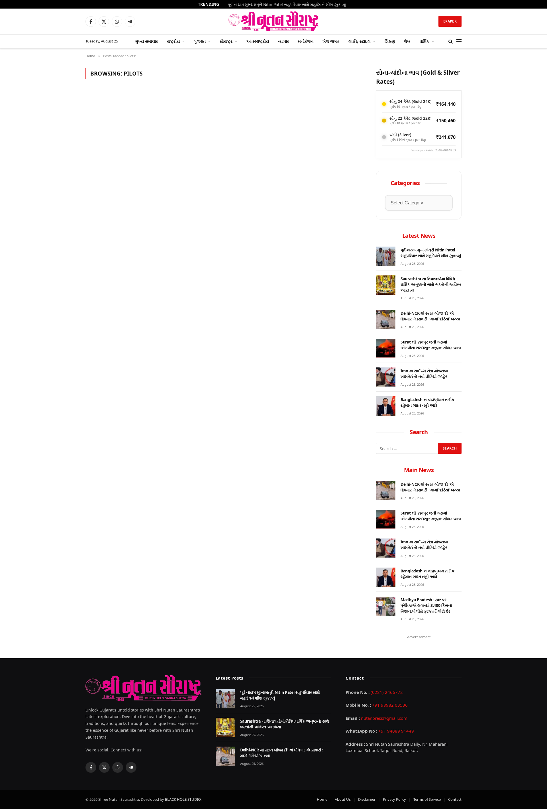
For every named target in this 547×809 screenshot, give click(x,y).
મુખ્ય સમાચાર (146, 41)
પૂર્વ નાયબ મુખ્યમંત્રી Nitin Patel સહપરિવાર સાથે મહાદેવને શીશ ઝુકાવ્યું (287, 4)
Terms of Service (427, 799)
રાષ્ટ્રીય (173, 41)
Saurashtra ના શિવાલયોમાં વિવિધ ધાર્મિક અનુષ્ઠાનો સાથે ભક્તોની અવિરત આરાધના (431, 284)
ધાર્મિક (424, 41)
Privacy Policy (394, 799)
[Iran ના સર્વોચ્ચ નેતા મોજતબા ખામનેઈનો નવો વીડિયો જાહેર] (385, 377)
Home (322, 799)
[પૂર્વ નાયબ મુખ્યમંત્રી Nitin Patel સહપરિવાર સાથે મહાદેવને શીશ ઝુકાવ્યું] (385, 256)
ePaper (450, 21)
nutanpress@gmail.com (384, 718)
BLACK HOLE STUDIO (183, 799)
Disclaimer (366, 799)
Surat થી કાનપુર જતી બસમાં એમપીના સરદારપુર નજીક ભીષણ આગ (431, 344)
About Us (343, 799)
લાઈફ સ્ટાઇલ (359, 41)
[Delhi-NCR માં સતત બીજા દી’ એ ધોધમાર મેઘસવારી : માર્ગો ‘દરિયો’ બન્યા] (385, 319)
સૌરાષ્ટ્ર (226, 41)
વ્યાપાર (283, 41)
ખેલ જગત (331, 41)
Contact (455, 799)
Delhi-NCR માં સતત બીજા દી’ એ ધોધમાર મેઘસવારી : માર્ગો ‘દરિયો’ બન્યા (430, 316)
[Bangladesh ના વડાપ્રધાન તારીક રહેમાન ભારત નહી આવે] (385, 406)
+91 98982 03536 (390, 705)
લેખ (407, 41)
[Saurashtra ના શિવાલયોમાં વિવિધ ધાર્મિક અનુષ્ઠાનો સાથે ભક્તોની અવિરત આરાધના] (385, 285)
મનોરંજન (305, 41)
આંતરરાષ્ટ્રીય (257, 41)
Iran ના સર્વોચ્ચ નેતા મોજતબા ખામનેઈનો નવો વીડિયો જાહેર (424, 373)
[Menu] (459, 41)
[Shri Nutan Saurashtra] (273, 21)
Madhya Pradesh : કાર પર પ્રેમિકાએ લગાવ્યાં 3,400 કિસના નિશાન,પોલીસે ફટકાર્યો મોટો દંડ (426, 605)
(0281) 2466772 (387, 692)
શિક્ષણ (390, 41)
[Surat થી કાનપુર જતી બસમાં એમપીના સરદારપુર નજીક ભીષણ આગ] (385, 348)
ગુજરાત (200, 41)
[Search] (450, 41)
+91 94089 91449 (396, 731)
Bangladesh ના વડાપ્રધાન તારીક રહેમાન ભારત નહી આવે (427, 402)
